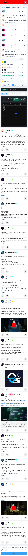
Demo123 (9, 81)
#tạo (18, 400)
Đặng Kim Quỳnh (10, 72)
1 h (5, 180)
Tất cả (5, 94)
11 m (6, 132)
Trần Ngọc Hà (9, 67)
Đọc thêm (3, 146)
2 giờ (6, 254)
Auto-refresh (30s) (16, 85)
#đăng (8, 400)
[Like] (14, 150)
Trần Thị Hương (10, 61)
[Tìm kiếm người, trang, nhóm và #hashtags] (25, 2)
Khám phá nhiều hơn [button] (6, 550)
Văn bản (13, 94)
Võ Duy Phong (10, 69)
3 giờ (6, 341)
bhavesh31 (8, 130)
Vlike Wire (7, 154)
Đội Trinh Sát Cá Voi (10, 203)
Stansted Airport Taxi (10, 364)
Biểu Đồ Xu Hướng (16, 99)
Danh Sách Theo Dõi (23, 99)
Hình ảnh (22, 94)
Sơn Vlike (7, 394)
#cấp (6, 405)
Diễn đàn (10, 85)
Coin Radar (8, 276)
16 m (6, 156)
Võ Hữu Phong (10, 64)
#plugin (17, 402)
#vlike (24, 400)
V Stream (7, 301)
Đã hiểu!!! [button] (14, 553)
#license (9, 402)
